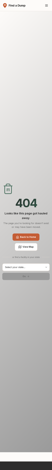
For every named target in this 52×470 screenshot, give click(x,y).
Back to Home (28, 237)
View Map (28, 246)
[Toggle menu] (46, 5)
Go (24, 276)
